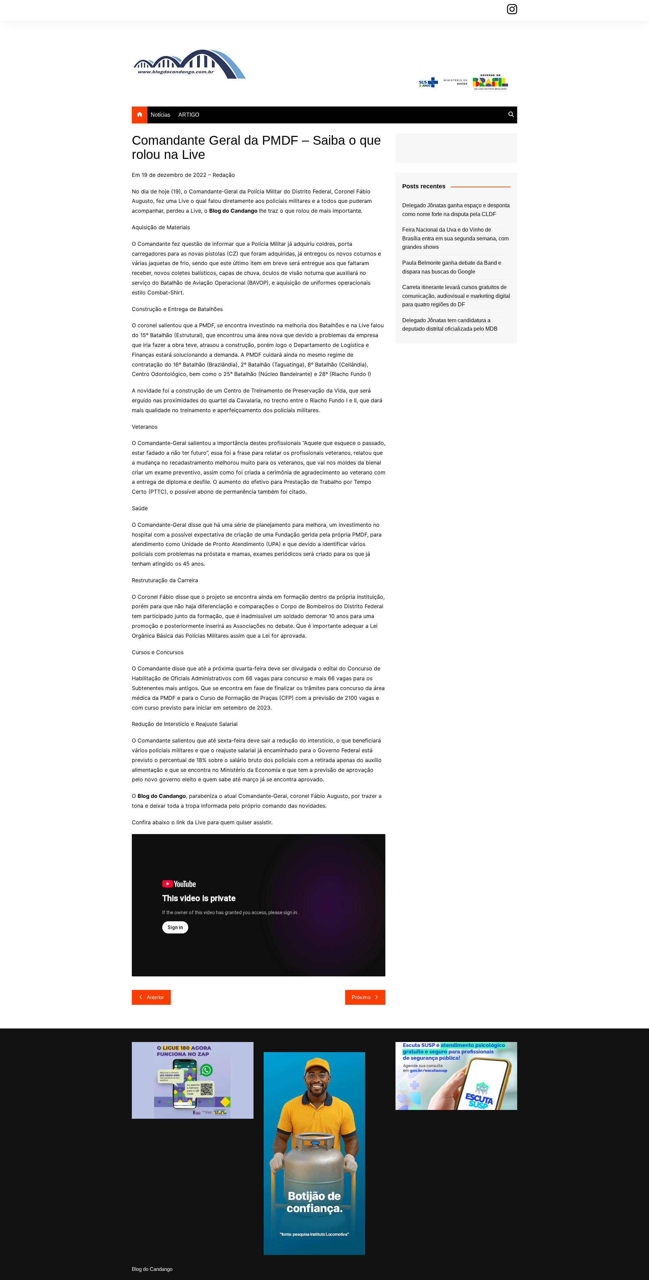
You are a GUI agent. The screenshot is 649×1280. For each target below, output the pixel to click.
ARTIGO (188, 115)
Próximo (361, 997)
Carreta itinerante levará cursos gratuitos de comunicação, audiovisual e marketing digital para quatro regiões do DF (456, 295)
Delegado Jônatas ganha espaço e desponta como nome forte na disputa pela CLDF (456, 210)
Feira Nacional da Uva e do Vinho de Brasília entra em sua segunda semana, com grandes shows (455, 238)
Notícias (160, 115)
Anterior (155, 997)
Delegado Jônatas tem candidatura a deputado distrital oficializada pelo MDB (450, 324)
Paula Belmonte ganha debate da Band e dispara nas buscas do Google (451, 267)
